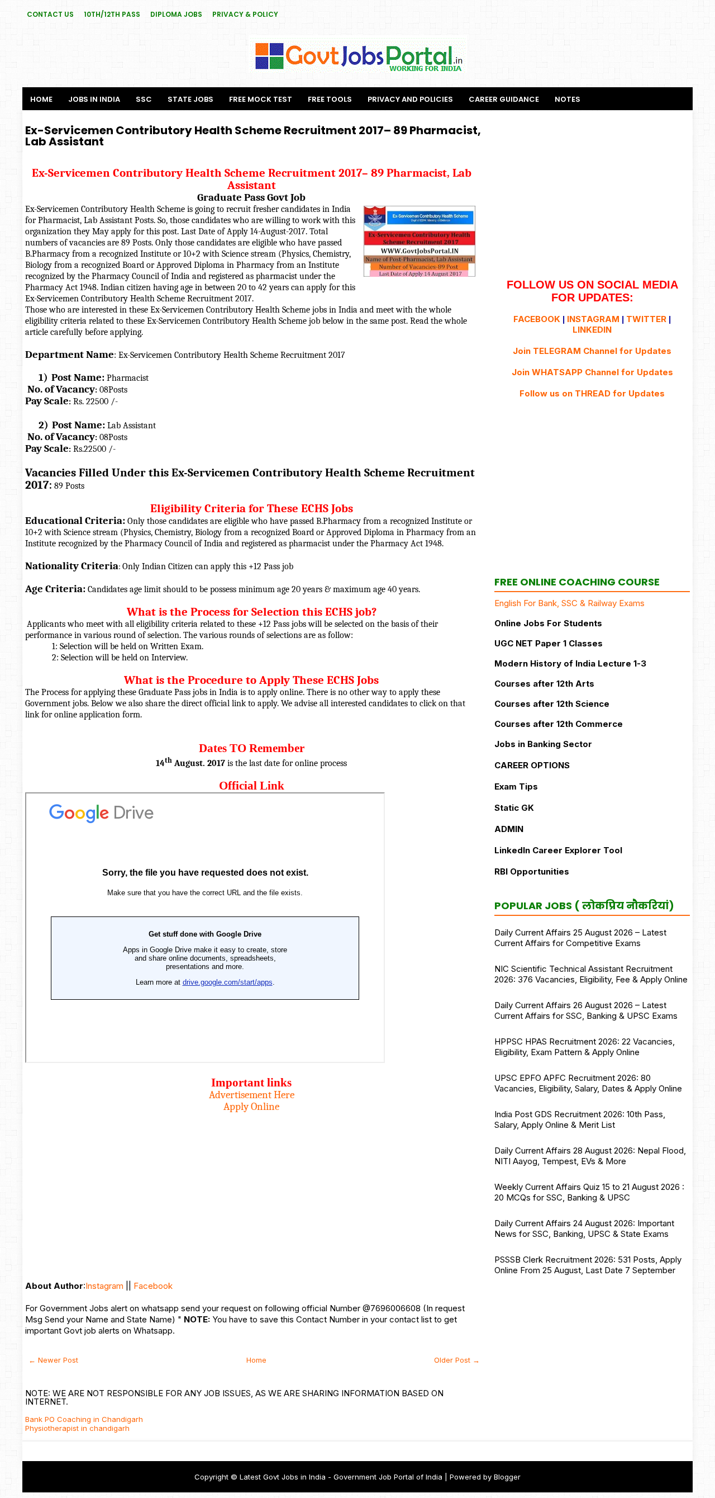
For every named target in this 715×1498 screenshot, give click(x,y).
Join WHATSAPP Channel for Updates (592, 372)
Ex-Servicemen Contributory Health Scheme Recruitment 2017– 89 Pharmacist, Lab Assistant (253, 136)
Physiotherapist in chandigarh (77, 1428)
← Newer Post (53, 1359)
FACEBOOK (536, 319)
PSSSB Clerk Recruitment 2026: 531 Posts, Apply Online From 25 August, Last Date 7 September (587, 1264)
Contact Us (50, 14)
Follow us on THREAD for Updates (592, 393)
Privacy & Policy (245, 14)
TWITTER (646, 319)
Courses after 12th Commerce (558, 724)
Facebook (153, 1285)
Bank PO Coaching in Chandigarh (84, 1419)
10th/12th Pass (112, 14)
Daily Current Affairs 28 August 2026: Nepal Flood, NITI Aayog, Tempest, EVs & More (590, 1155)
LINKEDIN (592, 329)
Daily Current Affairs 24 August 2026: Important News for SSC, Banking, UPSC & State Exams (584, 1228)
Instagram (104, 1285)
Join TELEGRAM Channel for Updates (592, 351)
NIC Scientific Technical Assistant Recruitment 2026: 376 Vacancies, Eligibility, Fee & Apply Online (591, 974)
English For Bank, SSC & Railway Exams (569, 603)
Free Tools (330, 99)
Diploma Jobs (176, 14)
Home (41, 99)
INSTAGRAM (593, 319)
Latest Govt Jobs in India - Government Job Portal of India (341, 1476)
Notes (567, 99)
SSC (144, 99)
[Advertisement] (251, 1191)
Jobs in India (94, 99)
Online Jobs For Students (548, 623)
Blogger (507, 1476)
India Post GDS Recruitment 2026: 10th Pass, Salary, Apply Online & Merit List (579, 1119)
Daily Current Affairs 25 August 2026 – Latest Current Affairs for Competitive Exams (580, 937)
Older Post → (457, 1359)
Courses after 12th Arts (544, 683)
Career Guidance (504, 99)
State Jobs (190, 99)
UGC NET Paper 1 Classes (548, 643)
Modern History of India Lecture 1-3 (570, 663)
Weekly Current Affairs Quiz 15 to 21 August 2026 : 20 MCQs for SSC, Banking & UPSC (589, 1192)
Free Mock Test (260, 99)
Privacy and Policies (410, 99)
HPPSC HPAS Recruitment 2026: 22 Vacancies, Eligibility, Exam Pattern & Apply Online (584, 1046)
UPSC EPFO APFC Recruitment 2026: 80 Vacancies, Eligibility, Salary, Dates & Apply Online (588, 1083)
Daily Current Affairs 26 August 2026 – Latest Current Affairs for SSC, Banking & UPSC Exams (586, 1010)
